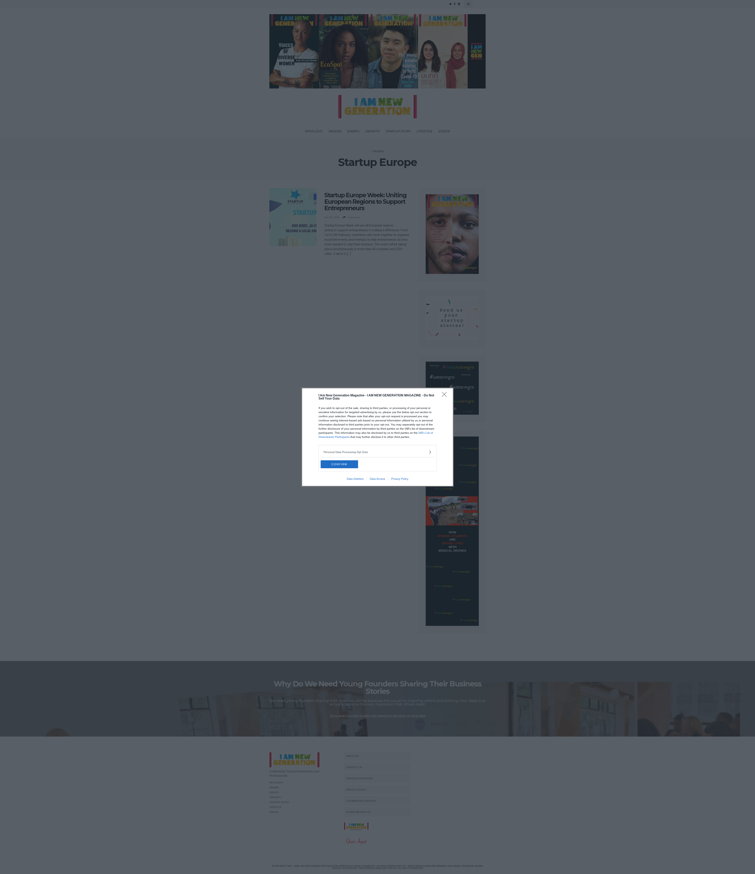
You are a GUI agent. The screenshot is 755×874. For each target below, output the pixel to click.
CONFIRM (339, 464)
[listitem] (377, 452)
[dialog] (377, 437)
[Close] (445, 395)
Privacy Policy (399, 478)
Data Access (377, 478)
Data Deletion (355, 478)
